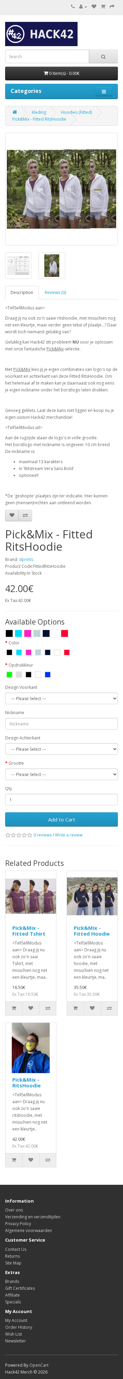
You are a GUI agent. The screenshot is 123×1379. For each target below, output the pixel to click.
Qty (8, 788)
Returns (12, 1256)
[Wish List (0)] (94, 7)
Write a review (68, 835)
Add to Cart (61, 819)
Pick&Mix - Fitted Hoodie (92, 930)
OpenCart (39, 1365)
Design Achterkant (22, 738)
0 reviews (42, 835)
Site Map (13, 1263)
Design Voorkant (21, 687)
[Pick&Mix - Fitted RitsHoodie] (61, 189)
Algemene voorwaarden (28, 1230)
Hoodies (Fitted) (76, 112)
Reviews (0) (55, 292)
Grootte (16, 763)
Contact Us (15, 1249)
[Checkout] (112, 7)
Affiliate (12, 1295)
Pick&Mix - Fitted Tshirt (28, 930)
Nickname (14, 712)
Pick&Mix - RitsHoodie (26, 1082)
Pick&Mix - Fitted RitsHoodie (39, 119)
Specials (13, 1302)
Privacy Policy (18, 1224)
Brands (12, 1281)
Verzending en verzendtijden (32, 1217)
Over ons (14, 1210)
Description (22, 292)
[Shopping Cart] (103, 7)
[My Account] (83, 7)
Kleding (39, 112)
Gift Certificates (20, 1288)
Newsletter (15, 1341)
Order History (18, 1327)
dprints (26, 559)
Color (14, 643)
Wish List (13, 1334)
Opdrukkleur (21, 665)
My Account (16, 1320)
